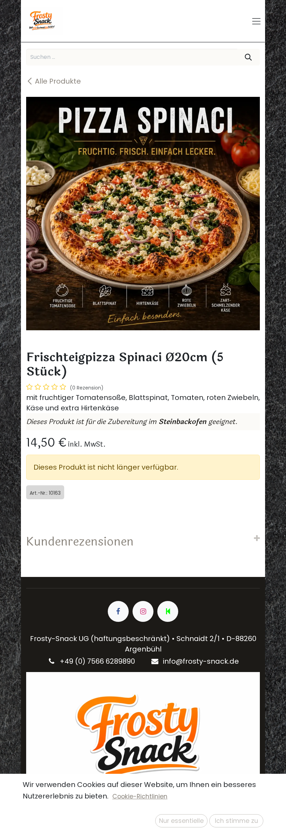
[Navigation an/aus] (256, 21)
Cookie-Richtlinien (139, 796)
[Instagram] (143, 611)
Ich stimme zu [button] (236, 821)
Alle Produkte (58, 81)
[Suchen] (248, 57)
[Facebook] (118, 611)
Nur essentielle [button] (181, 821)
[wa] (167, 611)
